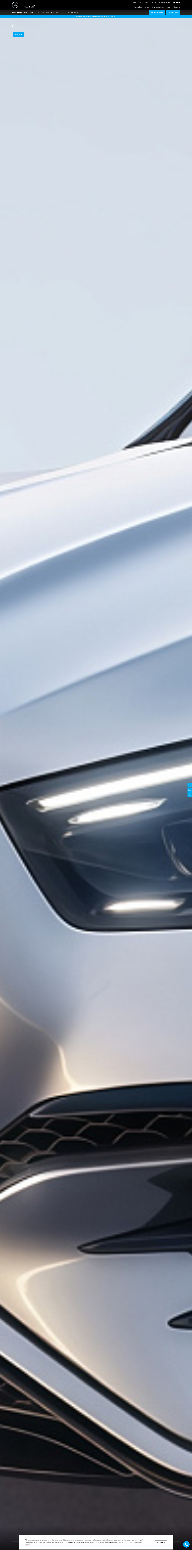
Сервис (168, 7)
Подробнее (18, 34)
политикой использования (75, 1542)
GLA (42, 12)
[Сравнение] (174, 2)
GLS (58, 12)
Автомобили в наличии (141, 7)
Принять (161, 1542)
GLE (52, 12)
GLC (47, 12)
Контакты (177, 7)
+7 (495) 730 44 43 (149, 2)
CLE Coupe (28, 12)
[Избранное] (176, 2)
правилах (107, 1542)
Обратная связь (173, 12)
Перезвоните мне (157, 12)
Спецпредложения (158, 7)
